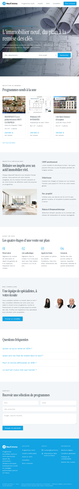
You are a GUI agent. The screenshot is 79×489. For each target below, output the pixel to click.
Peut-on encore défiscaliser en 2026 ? (19, 363)
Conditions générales (68, 453)
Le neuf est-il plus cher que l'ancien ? (19, 370)
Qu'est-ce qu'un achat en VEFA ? (17, 348)
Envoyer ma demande (13, 428)
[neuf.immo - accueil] (9, 3)
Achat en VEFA (27, 457)
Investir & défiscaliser (29, 453)
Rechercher (64, 55)
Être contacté (70, 3)
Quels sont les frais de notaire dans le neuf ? (22, 356)
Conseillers (56, 3)
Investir (40, 3)
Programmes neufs (27, 3)
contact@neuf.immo (51, 450)
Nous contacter (27, 463)
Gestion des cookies (68, 462)
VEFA (48, 3)
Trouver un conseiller (12, 319)
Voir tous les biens (8, 143)
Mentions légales (67, 450)
